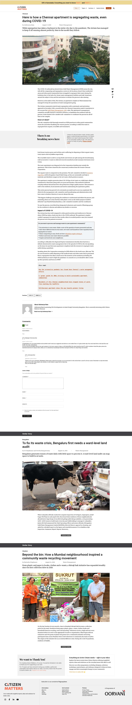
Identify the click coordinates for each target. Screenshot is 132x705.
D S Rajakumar (28, 450)
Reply (23, 333)
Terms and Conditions (87, 691)
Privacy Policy (85, 690)
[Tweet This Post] (112, 92)
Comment (25, 376)
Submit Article (100, 8)
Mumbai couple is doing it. (74, 234)
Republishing (85, 692)
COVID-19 (31, 295)
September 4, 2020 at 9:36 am (30, 358)
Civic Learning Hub (66, 692)
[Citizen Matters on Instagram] (5, 699)
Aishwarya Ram (29, 25)
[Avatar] (27, 309)
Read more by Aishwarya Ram (42, 311)
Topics (84, 8)
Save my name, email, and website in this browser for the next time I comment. (41, 411)
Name (24, 392)
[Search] (113, 8)
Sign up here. (63, 681)
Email (24, 398)
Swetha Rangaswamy (43, 450)
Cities (76, 8)
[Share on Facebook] (112, 97)
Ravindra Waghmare (30, 562)
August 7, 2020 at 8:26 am (27, 328)
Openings (44, 694)
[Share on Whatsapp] (112, 94)
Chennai (25, 14)
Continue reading (66, 535)
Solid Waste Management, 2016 (57, 110)
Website (24, 404)
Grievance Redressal (87, 695)
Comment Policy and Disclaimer (90, 694)
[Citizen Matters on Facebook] (9, 699)
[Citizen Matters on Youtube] (17, 699)
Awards (43, 692)
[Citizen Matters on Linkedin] (13, 699)
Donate (109, 8)
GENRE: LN (38, 295)
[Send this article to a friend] (112, 89)
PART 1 (79, 3)
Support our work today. (39, 670)
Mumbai (25, 551)
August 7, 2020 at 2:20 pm (27, 341)
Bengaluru (25, 439)
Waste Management (65, 25)
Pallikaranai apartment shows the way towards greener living (61, 288)
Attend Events (65, 691)
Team (43, 691)
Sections (91, 8)
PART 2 (87, 3)
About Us (44, 690)
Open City (64, 694)
